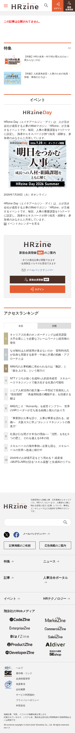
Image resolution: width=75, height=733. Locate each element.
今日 (20, 326)
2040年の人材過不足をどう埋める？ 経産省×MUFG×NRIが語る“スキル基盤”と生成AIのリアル (40, 460)
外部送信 (20, 705)
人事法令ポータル (55, 577)
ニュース (49, 561)
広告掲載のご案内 (55, 545)
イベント (10, 598)
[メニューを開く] (6, 6)
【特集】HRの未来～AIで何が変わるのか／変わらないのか (46, 58)
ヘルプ (19, 667)
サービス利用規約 (25, 694)
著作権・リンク (24, 673)
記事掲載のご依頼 (20, 545)
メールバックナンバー (39, 270)
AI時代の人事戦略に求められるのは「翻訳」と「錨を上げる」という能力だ (38, 368)
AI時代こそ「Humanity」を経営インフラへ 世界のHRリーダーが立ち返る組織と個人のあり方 (40, 408)
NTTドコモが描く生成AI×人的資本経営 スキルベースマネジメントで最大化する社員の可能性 (40, 380)
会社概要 (20, 689)
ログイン (39, 289)
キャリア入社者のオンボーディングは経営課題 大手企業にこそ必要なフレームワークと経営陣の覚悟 (39, 338)
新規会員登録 (38, 279)
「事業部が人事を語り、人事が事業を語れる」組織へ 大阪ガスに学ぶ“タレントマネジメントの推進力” (40, 422)
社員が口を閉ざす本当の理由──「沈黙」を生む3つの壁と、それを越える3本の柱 (39, 436)
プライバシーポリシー (27, 700)
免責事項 (20, 683)
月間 (54, 326)
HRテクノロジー (54, 598)
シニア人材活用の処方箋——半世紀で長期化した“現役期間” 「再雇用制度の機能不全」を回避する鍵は (40, 394)
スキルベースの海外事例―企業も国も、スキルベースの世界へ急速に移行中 (39, 448)
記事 (7, 577)
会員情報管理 (23, 678)
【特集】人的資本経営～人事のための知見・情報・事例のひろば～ (47, 75)
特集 (7, 561)
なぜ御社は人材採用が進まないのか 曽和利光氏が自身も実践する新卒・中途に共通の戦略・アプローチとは (39, 354)
